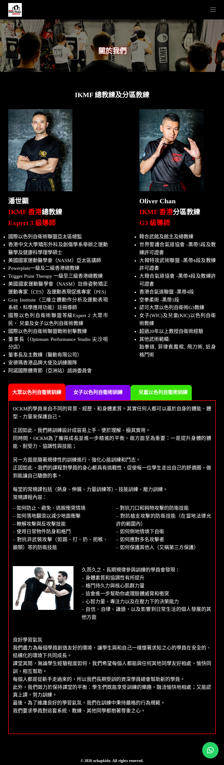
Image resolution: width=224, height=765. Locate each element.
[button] (210, 750)
